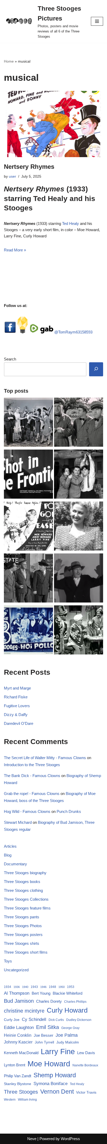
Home (9, 61)
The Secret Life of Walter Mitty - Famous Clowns (45, 757)
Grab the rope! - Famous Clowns (31, 793)
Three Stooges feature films (27, 908)
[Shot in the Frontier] (28, 475)
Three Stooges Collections (26, 899)
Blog (7, 855)
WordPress (70, 1138)
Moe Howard (49, 1063)
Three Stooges (21, 1092)
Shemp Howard (55, 1075)
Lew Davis (86, 1053)
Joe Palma (67, 1035)
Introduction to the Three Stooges (32, 764)
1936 (17, 986)
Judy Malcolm (67, 1042)
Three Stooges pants (21, 917)
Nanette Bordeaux (85, 1065)
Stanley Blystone (17, 1084)
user (12, 176)
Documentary (15, 864)
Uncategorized (16, 970)
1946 (43, 986)
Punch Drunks (69, 811)
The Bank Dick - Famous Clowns (32, 775)
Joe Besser (43, 1035)
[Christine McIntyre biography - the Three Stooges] (78, 526)
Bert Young (41, 993)
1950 (61, 986)
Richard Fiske (16, 697)
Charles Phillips (75, 1001)
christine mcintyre (24, 1011)
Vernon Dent (57, 1091)
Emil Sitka (47, 1027)
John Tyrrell (44, 1042)
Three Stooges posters (23, 934)
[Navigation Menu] (97, 21)
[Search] (96, 369)
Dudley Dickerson (78, 1020)
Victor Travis (86, 1092)
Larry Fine (58, 1051)
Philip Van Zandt (17, 1076)
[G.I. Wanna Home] (28, 578)
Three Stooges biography (25, 873)
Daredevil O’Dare (18, 723)
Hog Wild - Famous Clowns (27, 811)
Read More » (15, 250)
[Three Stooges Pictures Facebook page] (10, 332)
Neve (31, 1138)
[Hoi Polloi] (28, 630)
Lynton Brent (14, 1065)
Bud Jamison (19, 1001)
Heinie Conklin (17, 1035)
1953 (70, 987)
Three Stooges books (22, 881)
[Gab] (46, 332)
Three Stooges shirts (21, 943)
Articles (10, 846)
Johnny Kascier (18, 1042)
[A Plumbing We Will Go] (78, 475)
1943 (34, 987)
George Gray (70, 1028)
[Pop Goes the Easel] (28, 526)
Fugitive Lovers (17, 706)
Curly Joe (11, 1020)
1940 (25, 986)
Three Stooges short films (26, 952)
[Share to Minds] (22, 332)
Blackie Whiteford (67, 993)
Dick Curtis (56, 1020)
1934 (7, 987)
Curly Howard (67, 1010)
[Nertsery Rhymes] (53, 124)
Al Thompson (16, 993)
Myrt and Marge (17, 688)
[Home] (78, 423)
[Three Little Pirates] (78, 630)
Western (10, 1099)
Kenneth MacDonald (21, 1053)
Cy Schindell (34, 1019)
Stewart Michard (18, 822)
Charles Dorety (49, 1001)
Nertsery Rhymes (29, 166)
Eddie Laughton (19, 1027)
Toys (8, 961)
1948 (52, 987)
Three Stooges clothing (23, 890)
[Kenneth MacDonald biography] (78, 578)
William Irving (27, 1099)
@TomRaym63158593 (73, 332)
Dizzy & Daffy (16, 714)
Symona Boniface (51, 1083)
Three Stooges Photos (23, 926)
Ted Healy (70, 223)
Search (10, 359)
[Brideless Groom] (28, 423)
